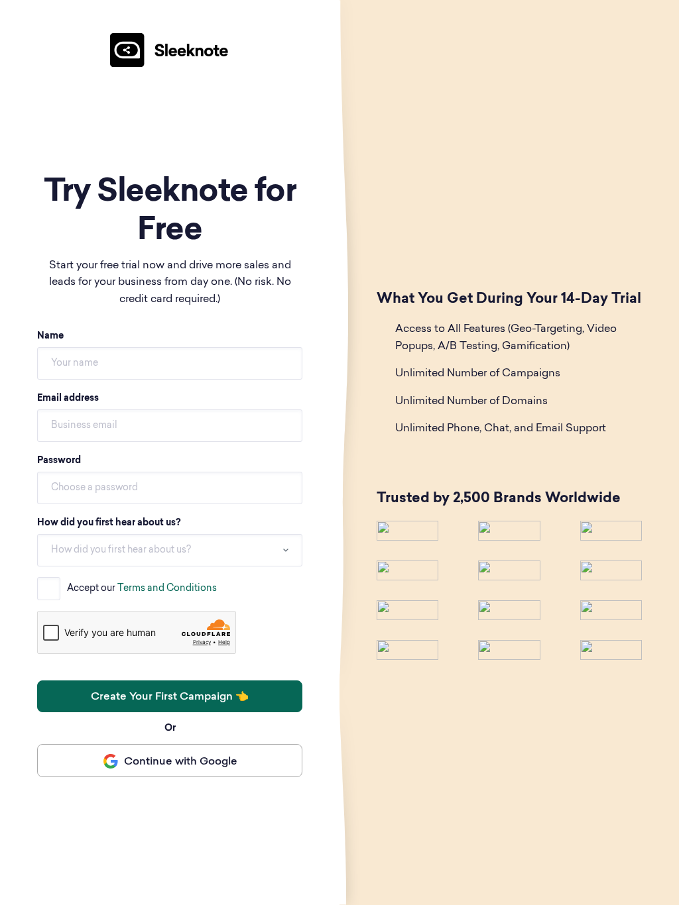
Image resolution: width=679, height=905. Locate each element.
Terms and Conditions (167, 589)
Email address (68, 398)
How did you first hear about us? (108, 523)
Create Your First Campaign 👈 (170, 697)
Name (50, 336)
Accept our (142, 589)
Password (59, 461)
